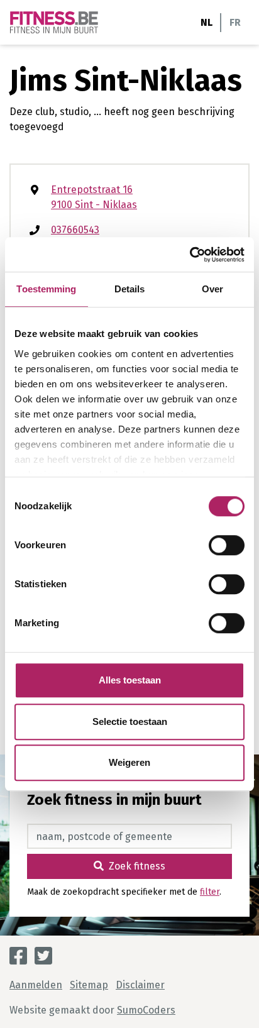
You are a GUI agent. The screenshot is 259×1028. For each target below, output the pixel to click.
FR (235, 22)
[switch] (227, 545)
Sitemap (89, 985)
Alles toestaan (130, 680)
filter (209, 892)
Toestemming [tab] (46, 289)
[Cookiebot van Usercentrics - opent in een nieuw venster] (190, 254)
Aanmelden (35, 985)
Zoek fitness (137, 866)
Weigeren (129, 762)
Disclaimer (140, 985)
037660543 (75, 230)
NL (206, 22)
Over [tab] (212, 289)
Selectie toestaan (129, 721)
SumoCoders (146, 1010)
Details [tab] (129, 289)
